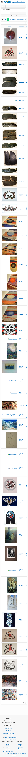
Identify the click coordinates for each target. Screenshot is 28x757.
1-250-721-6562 (8, 730)
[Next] (25, 23)
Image (9, 26)
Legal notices (18, 753)
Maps (19, 748)
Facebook (7, 744)
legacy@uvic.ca (8, 728)
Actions (17, 13)
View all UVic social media (7, 751)
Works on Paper (21, 36)
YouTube (7, 747)
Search (20, 744)
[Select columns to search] (3, 6)
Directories (19, 747)
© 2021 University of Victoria (8, 753)
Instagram (7, 748)
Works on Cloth (21, 570)
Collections (21, 26)
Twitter (7, 745)
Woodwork (21, 64)
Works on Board (21, 535)
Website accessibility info (10, 737)
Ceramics (21, 585)
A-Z (20, 745)
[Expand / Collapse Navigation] (2, 2)
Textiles (21, 221)
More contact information (8, 733)
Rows (2, 13)
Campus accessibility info (10, 739)
